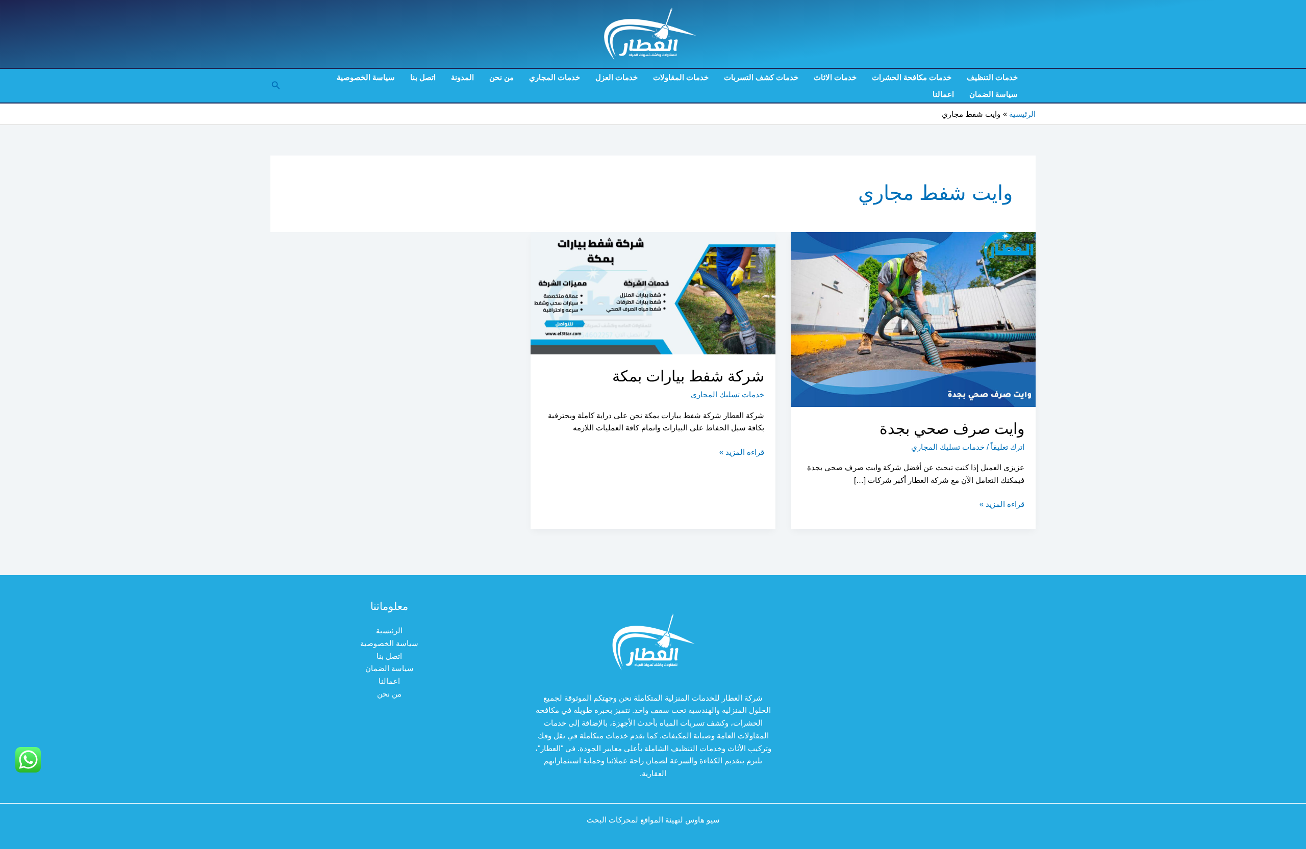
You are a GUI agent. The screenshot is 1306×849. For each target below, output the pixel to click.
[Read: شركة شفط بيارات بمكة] (653, 292)
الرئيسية (389, 630)
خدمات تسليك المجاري (948, 447)
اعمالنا (943, 94)
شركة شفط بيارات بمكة (688, 376)
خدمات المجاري (554, 77)
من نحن (501, 77)
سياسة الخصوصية (366, 77)
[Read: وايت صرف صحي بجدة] (913, 319)
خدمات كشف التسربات (761, 77)
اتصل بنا (423, 77)
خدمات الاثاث (835, 77)
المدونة (462, 77)
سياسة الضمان (993, 94)
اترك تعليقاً (1007, 447)
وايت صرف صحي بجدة (952, 428)
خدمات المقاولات (681, 77)
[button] (275, 85)
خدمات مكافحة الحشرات (911, 77)
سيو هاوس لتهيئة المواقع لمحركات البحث (653, 819)
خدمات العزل (616, 77)
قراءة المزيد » (1002, 505)
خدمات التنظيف (992, 77)
